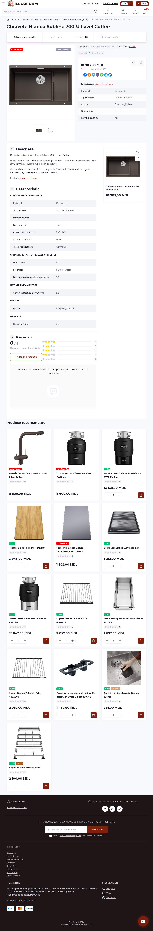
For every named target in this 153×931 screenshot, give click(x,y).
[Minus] (107, 495)
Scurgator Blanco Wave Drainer (121, 548)
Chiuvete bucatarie (49, 19)
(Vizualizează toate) (104, 84)
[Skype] (106, 75)
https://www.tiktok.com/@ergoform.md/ (120, 809)
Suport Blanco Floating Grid (24, 767)
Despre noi (11, 853)
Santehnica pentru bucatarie (25, 19)
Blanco (132, 46)
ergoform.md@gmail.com (21, 900)
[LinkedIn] (110, 75)
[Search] (95, 11)
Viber (108, 893)
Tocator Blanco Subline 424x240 (27, 548)
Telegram (110, 889)
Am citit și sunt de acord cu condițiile (78, 836)
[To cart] (141, 495)
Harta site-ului (13, 869)
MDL (144, 4)
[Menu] (3, 3)
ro (125, 4)
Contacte (11, 863)
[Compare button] (141, 63)
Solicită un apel (110, 4)
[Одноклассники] (89, 75)
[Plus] (120, 495)
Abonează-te (97, 830)
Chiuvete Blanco (28, 178)
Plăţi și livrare (12, 856)
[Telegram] (93, 75)
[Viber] (97, 75)
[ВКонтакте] (85, 75)
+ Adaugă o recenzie (26, 357)
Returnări (11, 866)
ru (130, 4)
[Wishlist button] (134, 63)
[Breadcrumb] (8, 19)
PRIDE (89, 925)
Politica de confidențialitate (70, 836)
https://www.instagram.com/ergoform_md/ (112, 809)
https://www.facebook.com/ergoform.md (105, 809)
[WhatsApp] (102, 75)
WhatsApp (111, 897)
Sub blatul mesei (65, 210)
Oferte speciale (13, 876)
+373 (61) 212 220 (17, 807)
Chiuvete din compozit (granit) (74, 19)
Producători (12, 872)
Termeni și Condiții (15, 859)
